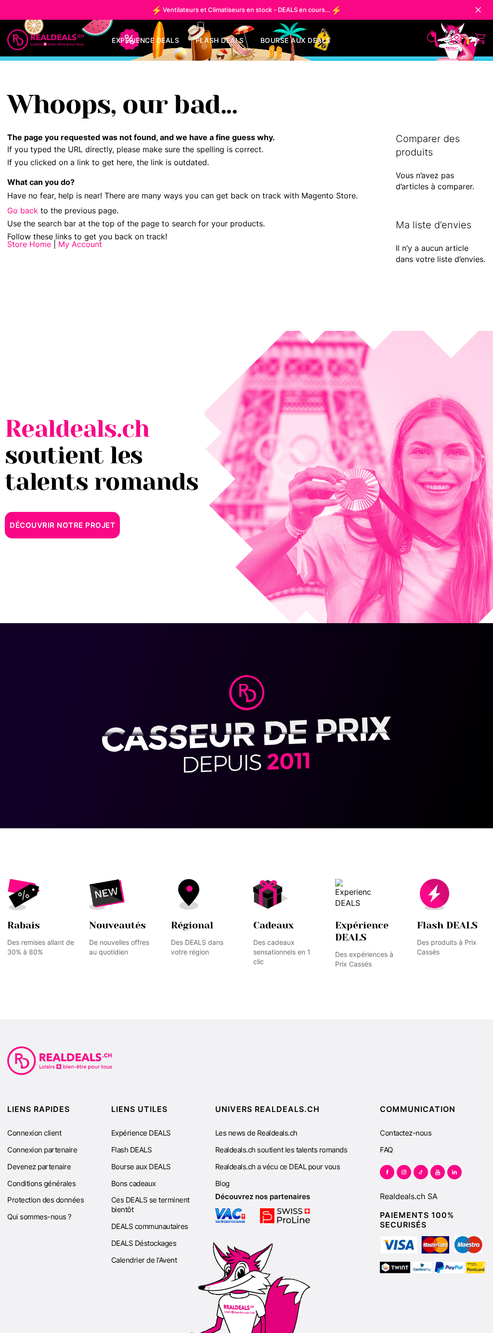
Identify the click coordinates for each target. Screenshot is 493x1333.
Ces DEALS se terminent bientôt (150, 1204)
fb (387, 1172)
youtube (437, 1172)
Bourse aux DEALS (141, 1166)
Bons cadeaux (133, 1183)
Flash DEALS (131, 1149)
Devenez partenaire (39, 1166)
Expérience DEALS (141, 1132)
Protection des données (45, 1199)
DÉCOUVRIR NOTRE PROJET (62, 525)
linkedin (454, 1172)
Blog (222, 1183)
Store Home (29, 244)
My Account (80, 244)
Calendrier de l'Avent (144, 1260)
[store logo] (45, 40)
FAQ (386, 1149)
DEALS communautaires (149, 1226)
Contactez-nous (405, 1132)
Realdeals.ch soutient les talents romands (281, 1149)
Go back (22, 210)
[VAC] (230, 1215)
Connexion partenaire (42, 1149)
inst (404, 1172)
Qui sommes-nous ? (39, 1216)
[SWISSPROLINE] (285, 1215)
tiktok (421, 1172)
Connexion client (34, 1132)
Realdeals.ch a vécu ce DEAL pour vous (277, 1166)
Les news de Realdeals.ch (256, 1132)
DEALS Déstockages (144, 1243)
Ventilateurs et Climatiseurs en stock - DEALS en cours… (246, 9)
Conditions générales (41, 1183)
